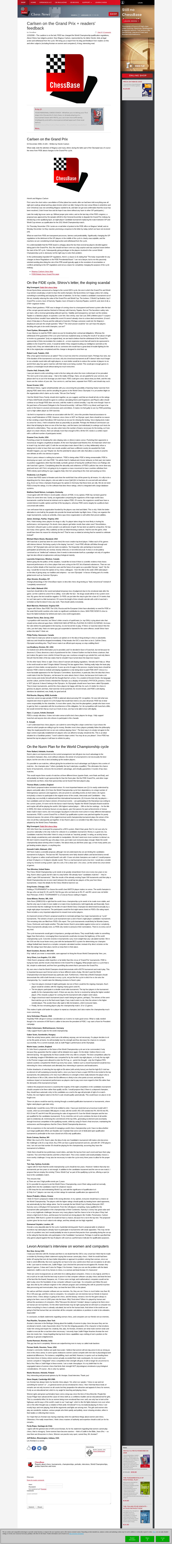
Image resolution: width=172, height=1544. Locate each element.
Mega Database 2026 (132, 82)
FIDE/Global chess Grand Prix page (45, 274)
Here (154, 1532)
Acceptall (163, 1539)
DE (90, 15)
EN (93, 15)
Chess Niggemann (99, 1451)
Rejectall (147, 1539)
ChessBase (39, 1462)
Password (32, 1487)
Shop (23, 2)
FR (98, 15)
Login (140, 3)
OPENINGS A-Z (45, 2)
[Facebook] (34, 1448)
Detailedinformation (132, 1539)
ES (95, 15)
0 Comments (107, 32)
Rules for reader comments (35, 1480)
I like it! (99, 32)
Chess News (40, 14)
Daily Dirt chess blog (48, 287)
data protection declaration (76, 1533)
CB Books (74, 2)
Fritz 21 (38, 109)
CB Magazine (61, 2)
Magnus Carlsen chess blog (42, 271)
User (30, 1484)
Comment (30, 1491)
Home (33, 2)
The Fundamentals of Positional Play (133, 1479)
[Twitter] (39, 1448)
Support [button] (86, 2)
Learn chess (101, 2)
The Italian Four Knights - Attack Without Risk (135, 1507)
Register (43, 1489)
